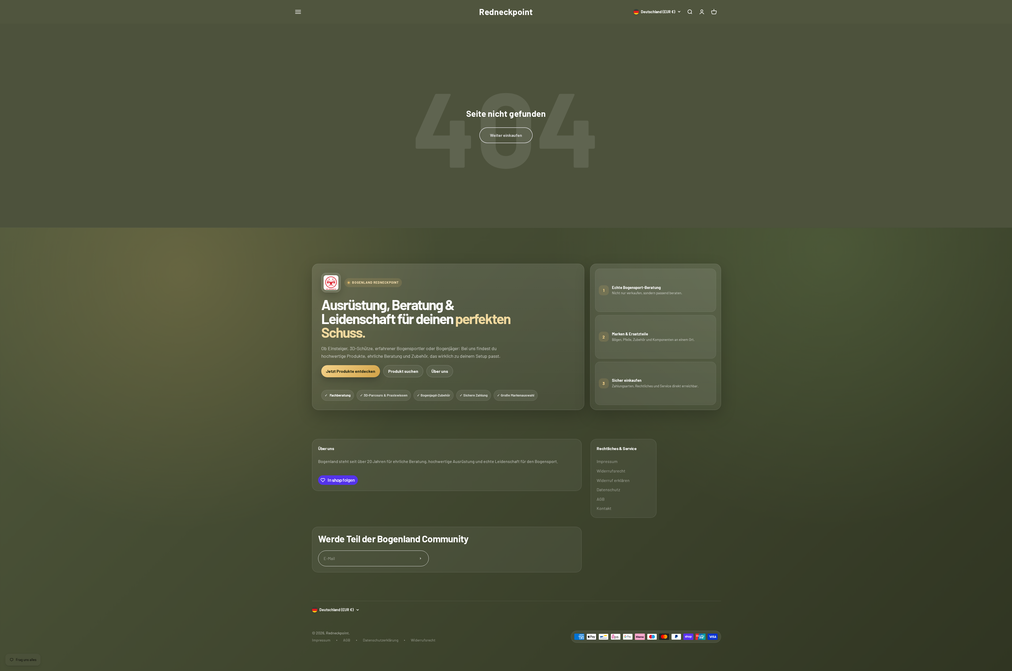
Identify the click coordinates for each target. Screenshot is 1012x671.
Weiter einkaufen (506, 135)
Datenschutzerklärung (380, 640)
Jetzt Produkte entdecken (350, 371)
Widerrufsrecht (611, 470)
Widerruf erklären (613, 480)
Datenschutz (608, 489)
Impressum (607, 461)
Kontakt (604, 508)
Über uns (439, 371)
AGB (601, 498)
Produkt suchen (403, 371)
